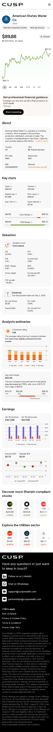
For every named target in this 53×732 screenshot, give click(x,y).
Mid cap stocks (37, 28)
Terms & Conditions (11, 623)
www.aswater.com (36, 167)
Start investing (13, 112)
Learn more (42, 141)
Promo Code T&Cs (11, 627)
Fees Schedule (9, 613)
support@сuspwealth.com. (24, 692)
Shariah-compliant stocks (15, 28)
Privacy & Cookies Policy (14, 618)
